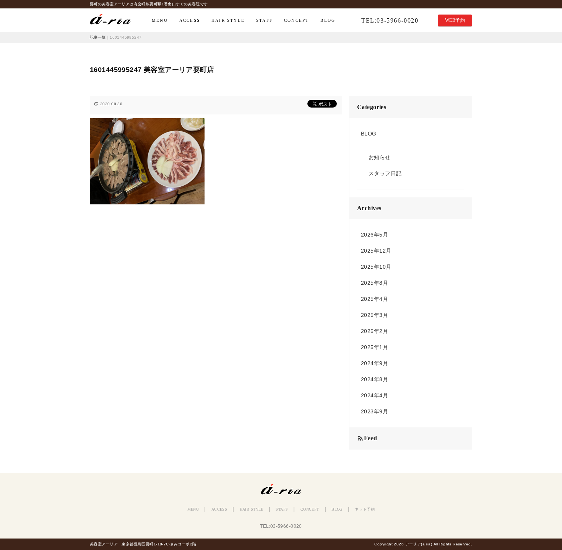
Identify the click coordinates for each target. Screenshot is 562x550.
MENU (160, 20)
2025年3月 (374, 315)
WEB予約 (455, 20)
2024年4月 (374, 395)
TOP (114, 20)
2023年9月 (374, 411)
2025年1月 (374, 347)
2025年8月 (374, 283)
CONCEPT (296, 20)
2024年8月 (374, 379)
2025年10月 (376, 267)
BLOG (327, 20)
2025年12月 (376, 251)
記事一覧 (98, 37)
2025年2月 (374, 331)
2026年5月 (374, 235)
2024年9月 (374, 363)
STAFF (264, 20)
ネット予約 (365, 509)
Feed (367, 438)
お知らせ (380, 157)
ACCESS (189, 20)
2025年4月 (374, 299)
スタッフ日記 (385, 173)
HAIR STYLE (228, 20)
